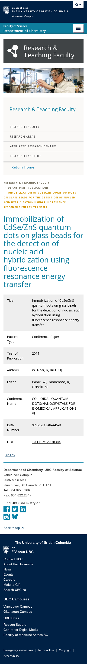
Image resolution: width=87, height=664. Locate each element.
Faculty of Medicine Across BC (25, 635)
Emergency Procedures (18, 650)
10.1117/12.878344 (46, 442)
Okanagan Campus (17, 611)
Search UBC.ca (14, 590)
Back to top (12, 528)
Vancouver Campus (17, 606)
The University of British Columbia (70, 9)
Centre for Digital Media (20, 630)
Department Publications (28, 187)
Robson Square (14, 624)
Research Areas (22, 137)
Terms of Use (46, 650)
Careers (9, 579)
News (7, 569)
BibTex (10, 455)
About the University (18, 564)
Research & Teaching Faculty (26, 182)
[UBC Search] (78, 6)
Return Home (23, 167)
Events (8, 574)
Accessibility (11, 656)
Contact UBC (13, 559)
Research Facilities (25, 156)
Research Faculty (24, 127)
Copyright (65, 650)
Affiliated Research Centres (33, 146)
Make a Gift (11, 584)
